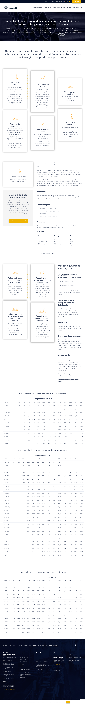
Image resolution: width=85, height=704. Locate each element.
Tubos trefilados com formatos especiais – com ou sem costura (42, 665)
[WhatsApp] (37, 1)
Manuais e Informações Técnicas (40, 645)
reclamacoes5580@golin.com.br (10, 689)
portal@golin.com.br (57, 665)
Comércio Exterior (23, 661)
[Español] (69, 1)
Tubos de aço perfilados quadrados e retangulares (41, 661)
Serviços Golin (23, 659)
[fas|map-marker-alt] (75, 645)
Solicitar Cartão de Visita (25, 672)
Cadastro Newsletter (53, 645)
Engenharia (22, 662)
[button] (81, 7)
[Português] (68, 1)
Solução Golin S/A (23, 655)
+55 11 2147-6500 (56, 664)
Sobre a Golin (12, 645)
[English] (64, 1)
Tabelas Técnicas (27, 645)
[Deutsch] (66, 1)
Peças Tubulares (39, 669)
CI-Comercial (22, 664)
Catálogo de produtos (24, 657)
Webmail (5, 645)
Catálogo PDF (19, 645)
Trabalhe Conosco (23, 677)
